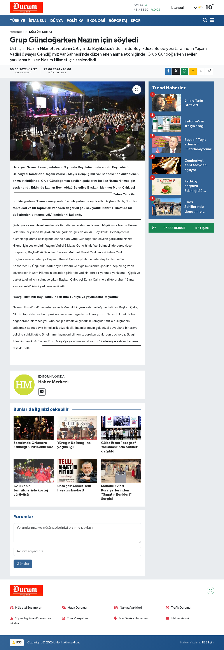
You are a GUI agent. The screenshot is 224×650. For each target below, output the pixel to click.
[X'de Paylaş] (176, 71)
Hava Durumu (77, 607)
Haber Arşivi (180, 618)
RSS (19, 642)
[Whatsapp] (210, 590)
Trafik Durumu (181, 607)
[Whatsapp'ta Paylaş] (184, 71)
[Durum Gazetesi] (26, 7)
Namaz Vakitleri (131, 607)
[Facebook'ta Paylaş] (168, 71)
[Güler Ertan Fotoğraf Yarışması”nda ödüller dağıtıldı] (121, 428)
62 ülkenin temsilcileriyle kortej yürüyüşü (31, 490)
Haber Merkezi (53, 382)
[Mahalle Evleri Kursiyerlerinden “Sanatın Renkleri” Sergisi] (121, 471)
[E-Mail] (42, 392)
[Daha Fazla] (193, 71)
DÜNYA (56, 21)
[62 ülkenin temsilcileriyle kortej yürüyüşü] (34, 471)
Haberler (17, 32)
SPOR (135, 21)
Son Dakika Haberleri (133, 618)
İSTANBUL (38, 21)
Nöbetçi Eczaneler (28, 607)
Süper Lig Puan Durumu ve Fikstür (31, 621)
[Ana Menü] (211, 20)
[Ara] (205, 20)
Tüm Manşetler (77, 618)
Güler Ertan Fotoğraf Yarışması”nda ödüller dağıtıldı (119, 447)
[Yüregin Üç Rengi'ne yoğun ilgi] (77, 428)
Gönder (23, 564)
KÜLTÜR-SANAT (40, 32)
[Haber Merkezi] (24, 385)
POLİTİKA (75, 21)
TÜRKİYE (17, 21)
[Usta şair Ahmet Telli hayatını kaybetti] (77, 471)
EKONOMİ (96, 21)
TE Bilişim (207, 642)
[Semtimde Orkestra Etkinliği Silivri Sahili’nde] (34, 428)
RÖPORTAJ (118, 21)
